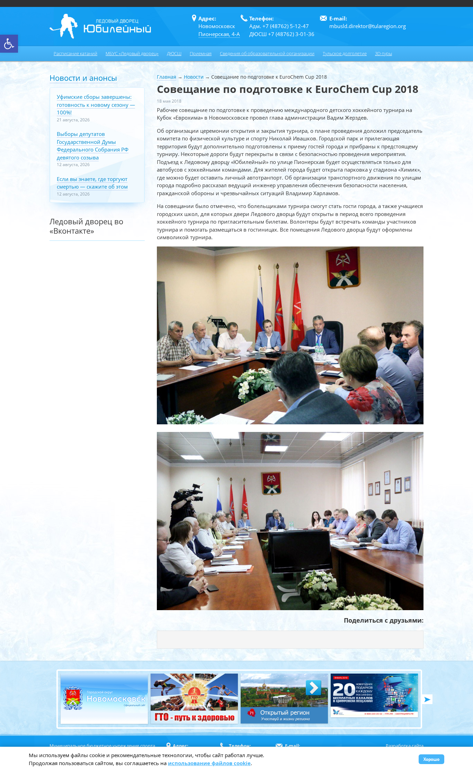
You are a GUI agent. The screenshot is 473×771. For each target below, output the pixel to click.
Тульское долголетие (345, 53)
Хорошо (431, 759)
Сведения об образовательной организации (267, 53)
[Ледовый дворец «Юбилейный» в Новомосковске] (100, 26)
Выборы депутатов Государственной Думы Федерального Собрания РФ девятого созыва (92, 145)
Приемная (201, 53)
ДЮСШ (174, 53)
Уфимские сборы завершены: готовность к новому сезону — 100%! (96, 104)
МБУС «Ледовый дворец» (132, 53)
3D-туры (383, 53)
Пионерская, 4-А (219, 34)
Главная (166, 76)
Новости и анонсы (83, 77)
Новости (194, 76)
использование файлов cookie (209, 763)
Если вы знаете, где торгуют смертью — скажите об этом (92, 182)
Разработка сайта (404, 746)
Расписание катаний (75, 53)
